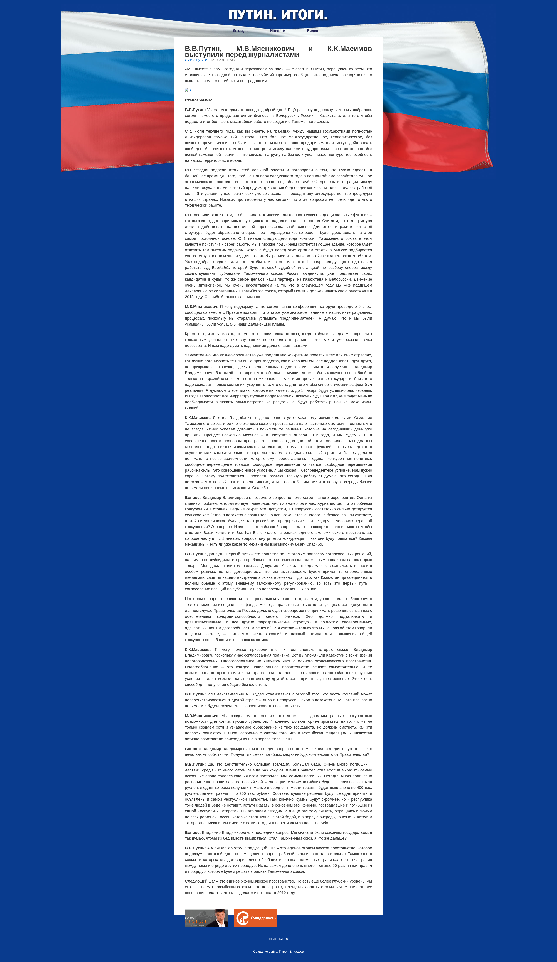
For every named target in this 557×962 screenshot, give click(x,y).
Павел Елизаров (291, 951)
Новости (277, 31)
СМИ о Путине (196, 60)
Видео (312, 31)
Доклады (240, 31)
